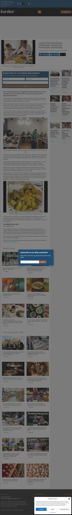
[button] (69, 498)
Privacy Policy (53, 512)
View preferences (64, 509)
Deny (52, 509)
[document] (36, 257)
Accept (41, 509)
